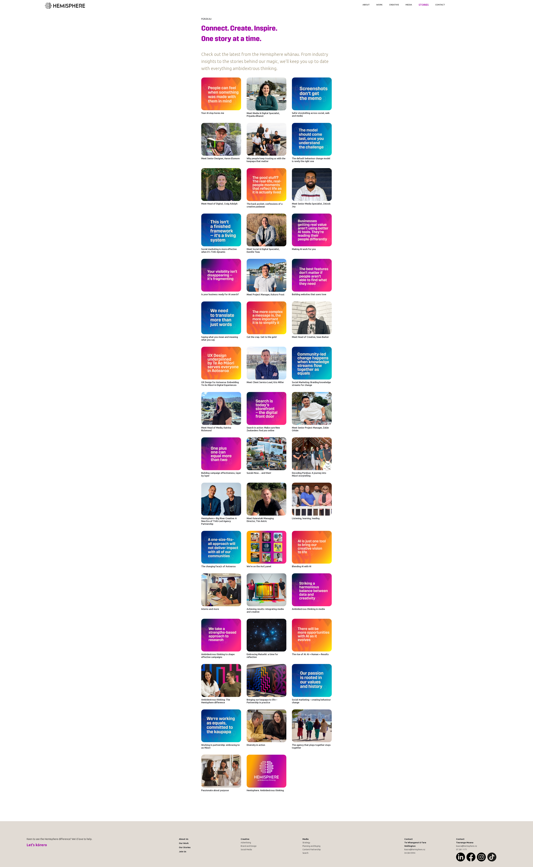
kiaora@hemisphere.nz (414, 849)
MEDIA (409, 4)
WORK (379, 4)
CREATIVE (394, 4)
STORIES (424, 4)
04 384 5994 (409, 853)
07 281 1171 (461, 849)
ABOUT (366, 4)
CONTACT (440, 4)
